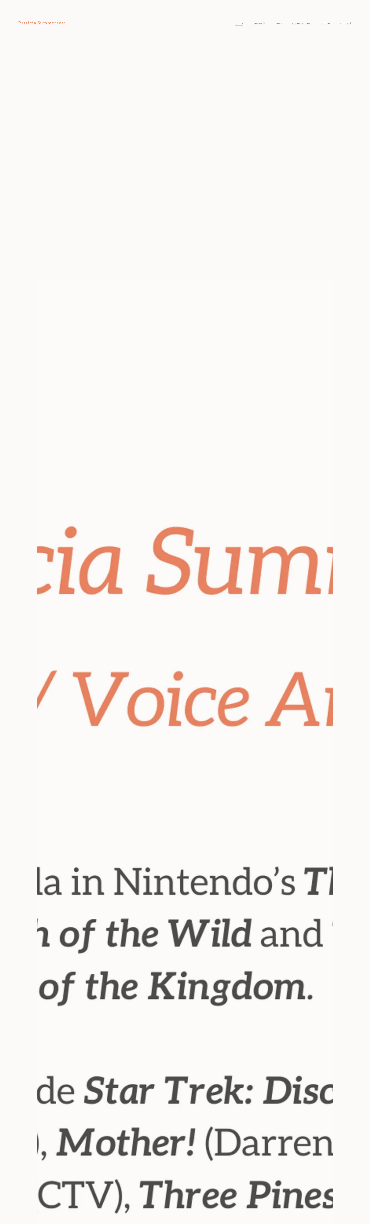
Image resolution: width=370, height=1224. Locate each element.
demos (258, 23)
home (239, 23)
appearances (301, 23)
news (278, 23)
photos (325, 23)
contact (346, 23)
